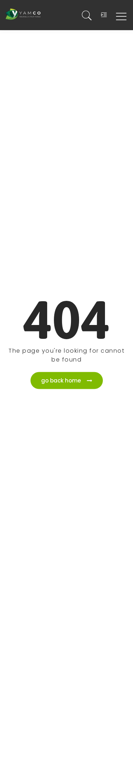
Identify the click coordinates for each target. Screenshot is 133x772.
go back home (61, 380)
